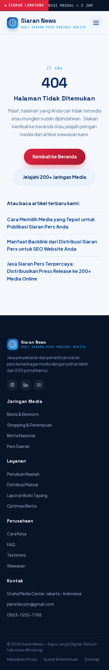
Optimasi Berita (22, 505)
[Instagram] (12, 385)
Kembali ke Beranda (55, 156)
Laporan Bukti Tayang (27, 495)
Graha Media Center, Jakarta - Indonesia (44, 593)
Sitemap (92, 659)
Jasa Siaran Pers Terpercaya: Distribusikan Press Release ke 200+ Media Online (49, 271)
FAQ (11, 544)
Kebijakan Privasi (22, 659)
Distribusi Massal (22, 484)
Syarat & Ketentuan (61, 659)
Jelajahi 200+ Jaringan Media (54, 177)
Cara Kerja (16, 533)
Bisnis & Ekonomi (23, 414)
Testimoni (16, 555)
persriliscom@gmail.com (30, 604)
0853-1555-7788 (24, 614)
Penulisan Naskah (23, 474)
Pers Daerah (18, 446)
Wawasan (16, 565)
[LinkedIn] (25, 385)
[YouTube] (39, 385)
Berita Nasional (21, 435)
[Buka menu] (96, 23)
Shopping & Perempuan (29, 425)
